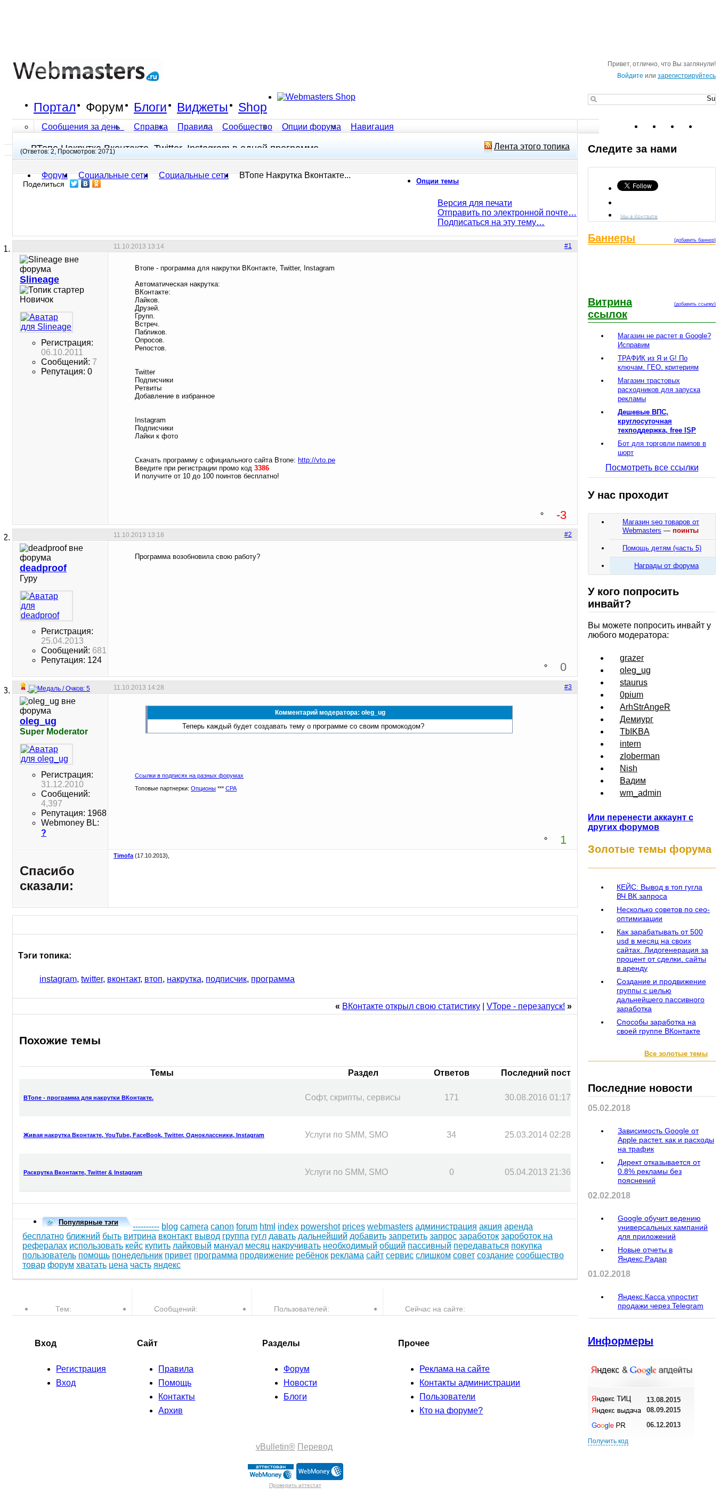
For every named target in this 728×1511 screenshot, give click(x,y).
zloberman (640, 756)
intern (630, 743)
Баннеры (611, 238)
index (288, 1226)
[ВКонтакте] (85, 183)
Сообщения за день (82, 126)
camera (194, 1226)
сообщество (540, 1255)
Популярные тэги (88, 1222)
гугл (258, 1236)
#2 (568, 534)
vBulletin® (275, 1446)
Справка (151, 126)
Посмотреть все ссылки (652, 467)
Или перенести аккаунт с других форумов (640, 822)
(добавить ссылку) (695, 304)
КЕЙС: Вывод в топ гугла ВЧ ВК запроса (659, 891)
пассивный (429, 1245)
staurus (634, 682)
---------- (146, 1226)
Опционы (203, 788)
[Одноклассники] (96, 183)
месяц (257, 1245)
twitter (92, 979)
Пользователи (447, 1396)
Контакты (176, 1396)
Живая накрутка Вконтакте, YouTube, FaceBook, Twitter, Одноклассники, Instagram (143, 1135)
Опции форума (311, 126)
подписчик (226, 979)
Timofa (123, 855)
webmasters (390, 1226)
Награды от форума (666, 566)
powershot (320, 1226)
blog (169, 1226)
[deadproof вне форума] (46, 605)
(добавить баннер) (695, 240)
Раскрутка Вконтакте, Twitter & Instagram (82, 1172)
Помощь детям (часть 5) (661, 548)
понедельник (137, 1255)
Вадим (633, 780)
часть (140, 1264)
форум (60, 1264)
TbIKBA (635, 731)
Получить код (608, 1441)
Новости (300, 1382)
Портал (55, 107)
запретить (408, 1236)
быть (112, 1236)
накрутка (184, 979)
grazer (632, 657)
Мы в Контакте (639, 216)
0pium (631, 694)
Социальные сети (194, 175)
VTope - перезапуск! (526, 1006)
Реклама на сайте (454, 1368)
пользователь (49, 1255)
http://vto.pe (316, 460)
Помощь (174, 1382)
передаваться (481, 1245)
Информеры (620, 1341)
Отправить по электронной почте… (507, 212)
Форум (105, 107)
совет (464, 1255)
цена (118, 1264)
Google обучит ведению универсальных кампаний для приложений (663, 1227)
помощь (94, 1255)
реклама (347, 1255)
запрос (443, 1236)
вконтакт (123, 979)
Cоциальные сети (113, 175)
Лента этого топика (532, 146)
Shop (252, 107)
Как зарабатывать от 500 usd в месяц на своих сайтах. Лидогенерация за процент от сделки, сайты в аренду (662, 950)
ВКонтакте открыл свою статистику (411, 1006)
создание (495, 1255)
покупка (526, 1245)
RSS (707, 126)
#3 (568, 687)
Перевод (315, 1446)
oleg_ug (635, 670)
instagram (58, 979)
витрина (140, 1236)
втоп (153, 979)
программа (273, 979)
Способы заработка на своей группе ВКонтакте (658, 1026)
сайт (375, 1255)
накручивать (296, 1245)
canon (222, 1226)
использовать (96, 1245)
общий (392, 1245)
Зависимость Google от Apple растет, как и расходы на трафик (666, 1139)
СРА (231, 788)
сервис (400, 1255)
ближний (83, 1236)
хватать (91, 1264)
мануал (228, 1245)
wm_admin (640, 792)
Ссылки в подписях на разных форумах (189, 775)
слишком (433, 1255)
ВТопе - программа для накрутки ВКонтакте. (88, 1097)
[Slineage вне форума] (46, 322)
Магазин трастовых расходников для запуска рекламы (659, 390)
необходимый (350, 1245)
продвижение (267, 1255)
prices (353, 1226)
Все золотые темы (676, 1054)
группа (235, 1236)
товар (33, 1264)
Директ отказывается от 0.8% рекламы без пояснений (659, 1171)
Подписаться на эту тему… (491, 222)
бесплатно (43, 1236)
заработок (479, 1236)
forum (246, 1226)
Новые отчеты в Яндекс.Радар (645, 1254)
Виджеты (202, 107)
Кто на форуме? (451, 1410)
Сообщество (247, 126)
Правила (195, 126)
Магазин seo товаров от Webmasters (660, 526)
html (268, 1226)
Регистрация (81, 1368)
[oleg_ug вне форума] (46, 754)
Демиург (636, 719)
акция (490, 1226)
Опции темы (437, 181)
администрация (446, 1226)
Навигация (372, 126)
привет (178, 1255)
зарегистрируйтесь (687, 75)
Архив (170, 1410)
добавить (368, 1236)
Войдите (630, 75)
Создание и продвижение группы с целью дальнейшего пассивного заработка (661, 995)
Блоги (150, 107)
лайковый (192, 1245)
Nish (628, 768)
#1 (568, 246)
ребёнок (312, 1255)
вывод (207, 1236)
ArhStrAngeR (645, 706)
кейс (134, 1245)
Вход (66, 1382)
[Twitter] (74, 183)
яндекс (167, 1264)
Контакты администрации (469, 1382)
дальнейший (322, 1236)
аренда (518, 1226)
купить (158, 1245)
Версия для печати (475, 202)
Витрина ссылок (610, 308)
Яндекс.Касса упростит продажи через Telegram (660, 1301)
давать (282, 1236)
